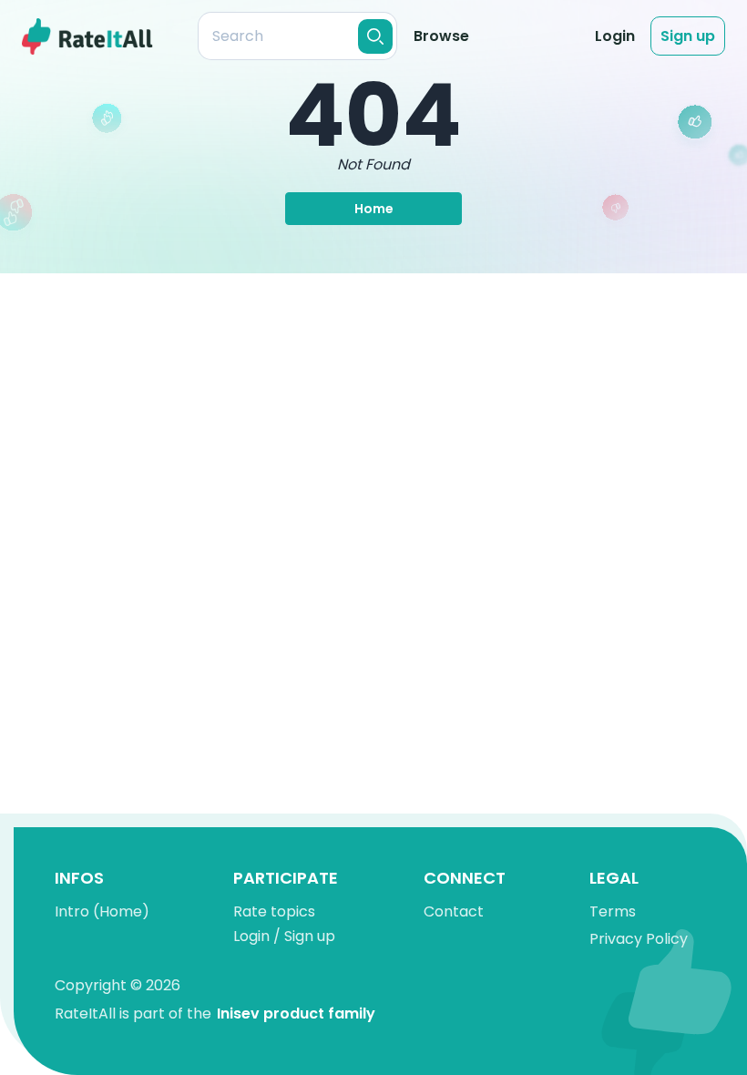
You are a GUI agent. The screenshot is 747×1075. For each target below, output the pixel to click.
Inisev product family (296, 1013)
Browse (441, 36)
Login (615, 36)
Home (374, 209)
